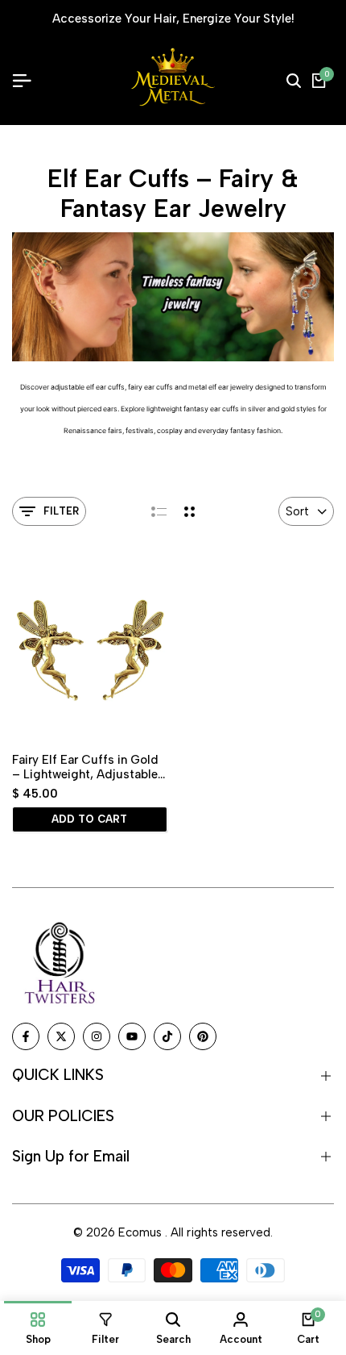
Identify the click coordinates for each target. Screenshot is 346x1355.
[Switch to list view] (159, 511)
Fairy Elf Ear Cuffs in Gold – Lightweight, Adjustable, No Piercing (86, 767)
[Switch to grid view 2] (189, 511)
